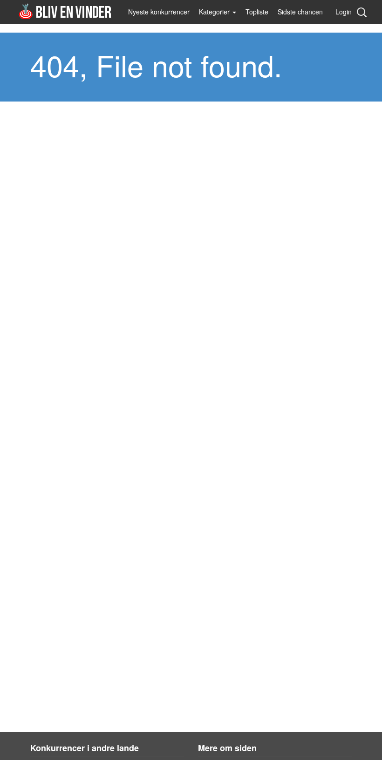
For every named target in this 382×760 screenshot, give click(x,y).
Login (343, 11)
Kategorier (215, 11)
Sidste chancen (300, 11)
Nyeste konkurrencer (159, 11)
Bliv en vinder (66, 11)
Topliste (257, 11)
